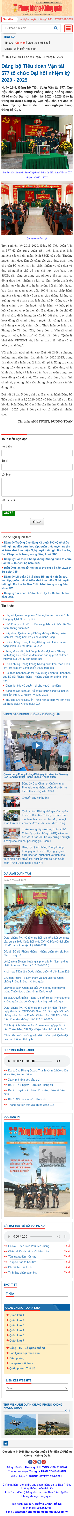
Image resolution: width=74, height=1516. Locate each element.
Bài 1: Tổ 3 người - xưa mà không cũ (30, 1084)
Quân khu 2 (16, 1320)
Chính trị (20, 42)
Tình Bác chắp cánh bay (22, 1272)
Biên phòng (16, 1358)
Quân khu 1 (16, 1315)
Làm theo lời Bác (38, 42)
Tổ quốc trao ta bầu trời (22, 1262)
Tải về (67, 1245)
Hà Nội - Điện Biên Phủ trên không (28, 1246)
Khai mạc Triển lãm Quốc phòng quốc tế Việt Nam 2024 (37, 971)
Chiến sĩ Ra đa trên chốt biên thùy (28, 1251)
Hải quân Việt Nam (21, 1363)
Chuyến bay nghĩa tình (35, 797)
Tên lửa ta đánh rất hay (22, 1256)
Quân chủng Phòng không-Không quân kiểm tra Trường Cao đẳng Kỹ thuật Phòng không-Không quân (35, 775)
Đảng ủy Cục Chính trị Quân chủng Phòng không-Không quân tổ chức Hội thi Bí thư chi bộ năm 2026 (44, 787)
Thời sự (9, 36)
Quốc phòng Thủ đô (22, 1368)
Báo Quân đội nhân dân (24, 1353)
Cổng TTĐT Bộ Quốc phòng (27, 1347)
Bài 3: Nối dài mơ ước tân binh (26, 1099)
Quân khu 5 (16, 1335)
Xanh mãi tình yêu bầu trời (24, 1079)
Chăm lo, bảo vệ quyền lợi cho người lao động (33, 685)
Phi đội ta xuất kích (19, 1267)
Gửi (39, 521)
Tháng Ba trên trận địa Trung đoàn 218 (31, 1104)
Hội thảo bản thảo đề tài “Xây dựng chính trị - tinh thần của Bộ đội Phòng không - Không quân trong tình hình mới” (37, 676)
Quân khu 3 (16, 1325)
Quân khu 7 (16, 1340)
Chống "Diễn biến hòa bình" (21, 48)
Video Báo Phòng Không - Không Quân (31, 714)
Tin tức (9, 42)
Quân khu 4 (16, 1330)
